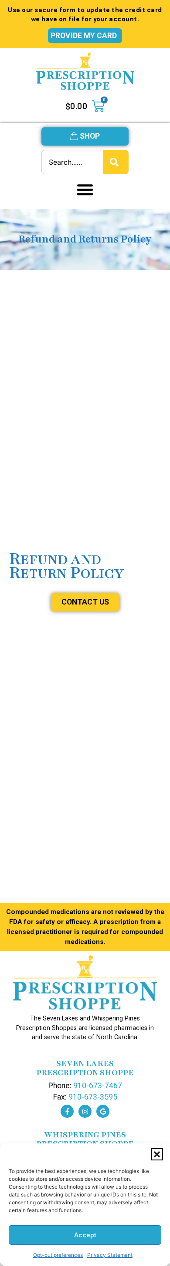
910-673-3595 (92, 1097)
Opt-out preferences (58, 1255)
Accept (85, 1235)
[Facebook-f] (67, 1111)
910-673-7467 (97, 1085)
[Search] (116, 162)
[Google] (102, 1111)
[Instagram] (85, 1111)
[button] (157, 1154)
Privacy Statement (110, 1255)
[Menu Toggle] (85, 189)
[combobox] (72, 162)
